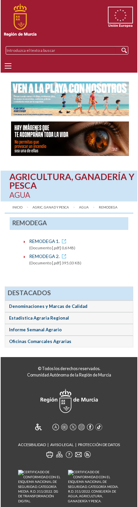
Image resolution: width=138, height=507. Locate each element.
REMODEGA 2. (44, 256)
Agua (84, 207)
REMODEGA (108, 207)
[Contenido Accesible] (43, 427)
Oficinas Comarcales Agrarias (40, 341)
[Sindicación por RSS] (87, 454)
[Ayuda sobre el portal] (69, 454)
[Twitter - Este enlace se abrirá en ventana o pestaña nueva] (73, 427)
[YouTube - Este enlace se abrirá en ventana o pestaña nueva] (64, 427)
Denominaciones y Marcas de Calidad (48, 306)
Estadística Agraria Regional (39, 318)
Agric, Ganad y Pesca (50, 207)
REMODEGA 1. (44, 241)
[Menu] (8, 66)
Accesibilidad (32, 444)
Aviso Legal (62, 444)
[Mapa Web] (59, 454)
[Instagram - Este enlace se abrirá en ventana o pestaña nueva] (81, 427)
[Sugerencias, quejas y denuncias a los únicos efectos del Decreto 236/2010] (78, 454)
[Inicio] (20, 20)
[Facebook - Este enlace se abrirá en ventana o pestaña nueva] (90, 427)
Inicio (17, 207)
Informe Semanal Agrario (35, 329)
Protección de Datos (99, 444)
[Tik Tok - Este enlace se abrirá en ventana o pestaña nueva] (99, 427)
